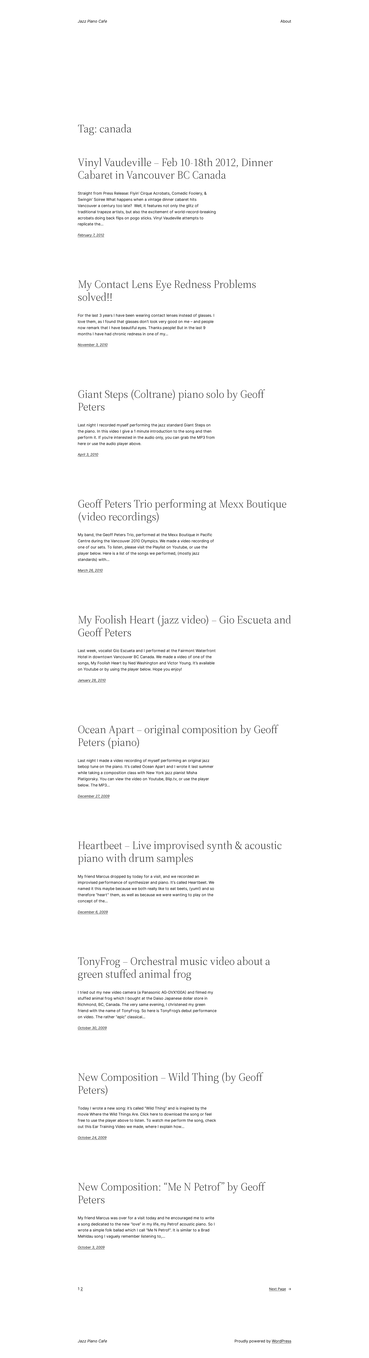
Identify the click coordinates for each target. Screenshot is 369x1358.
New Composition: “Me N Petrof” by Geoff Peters (171, 1193)
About (285, 21)
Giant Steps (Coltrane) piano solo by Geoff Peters (171, 400)
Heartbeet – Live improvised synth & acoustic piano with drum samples (180, 851)
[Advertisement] (184, 87)
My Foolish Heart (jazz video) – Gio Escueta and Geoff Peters (184, 626)
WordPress (281, 1341)
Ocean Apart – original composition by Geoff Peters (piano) (178, 735)
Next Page (280, 1289)
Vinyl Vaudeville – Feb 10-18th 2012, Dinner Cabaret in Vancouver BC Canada (175, 168)
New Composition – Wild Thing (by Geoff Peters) (170, 1083)
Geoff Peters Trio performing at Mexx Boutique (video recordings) (182, 510)
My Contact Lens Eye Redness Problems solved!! (167, 290)
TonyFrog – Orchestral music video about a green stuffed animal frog (174, 967)
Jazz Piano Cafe (92, 21)
